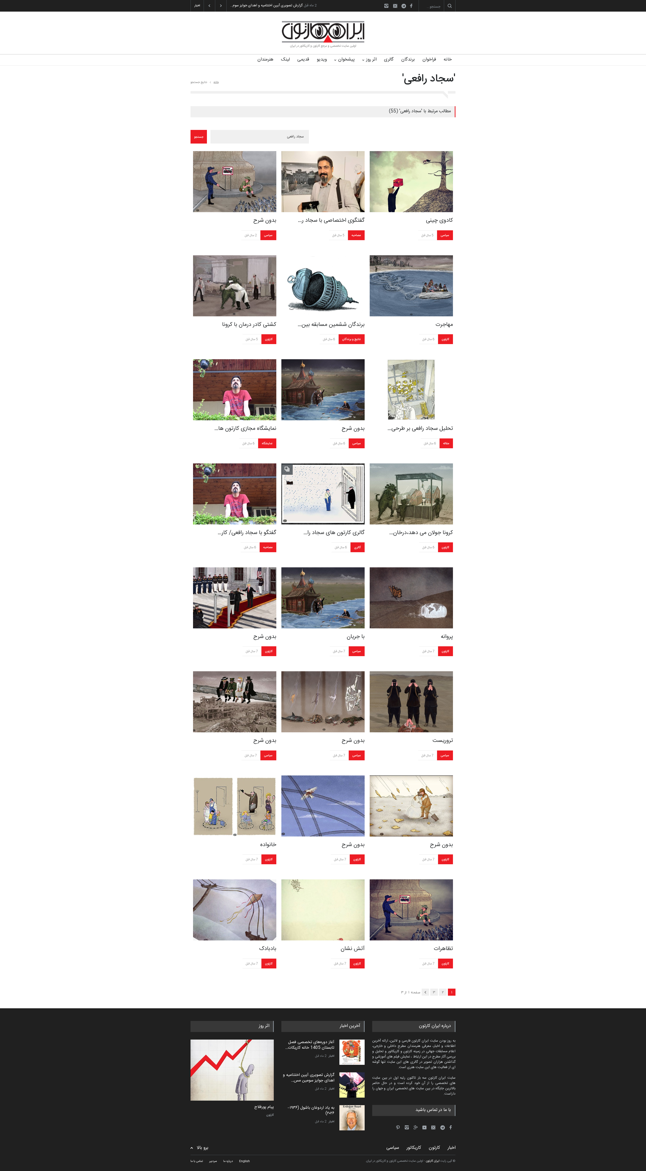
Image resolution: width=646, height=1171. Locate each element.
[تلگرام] (405, 6)
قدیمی (303, 59)
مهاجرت (444, 324)
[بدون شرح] (234, 181)
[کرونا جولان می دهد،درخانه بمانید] (411, 493)
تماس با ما (197, 1161)
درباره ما (228, 1161)
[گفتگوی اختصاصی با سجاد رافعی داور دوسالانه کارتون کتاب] (323, 181)
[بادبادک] (234, 909)
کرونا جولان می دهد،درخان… (421, 532)
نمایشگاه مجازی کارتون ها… (245, 428)
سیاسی (268, 235)
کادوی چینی (439, 220)
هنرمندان (265, 59)
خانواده (268, 845)
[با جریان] (323, 597)
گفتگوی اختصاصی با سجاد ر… (331, 220)
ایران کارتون (433, 1160)
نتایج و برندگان (351, 339)
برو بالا (202, 1148)
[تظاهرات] (411, 909)
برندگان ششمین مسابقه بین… (331, 324)
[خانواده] (234, 806)
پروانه (447, 636)
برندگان (408, 59)
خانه (448, 59)
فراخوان (429, 59)
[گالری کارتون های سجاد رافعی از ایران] (323, 493)
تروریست (443, 740)
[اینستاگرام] (386, 6)
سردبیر (213, 1161)
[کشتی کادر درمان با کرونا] (234, 285)
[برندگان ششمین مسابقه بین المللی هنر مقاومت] (323, 285)
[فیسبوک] (411, 6)
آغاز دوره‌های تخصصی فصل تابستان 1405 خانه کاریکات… (309, 1045)
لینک (285, 59)
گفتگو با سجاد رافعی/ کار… (247, 532)
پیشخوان (346, 59)
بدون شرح (264, 220)
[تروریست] (411, 701)
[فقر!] (232, 1070)
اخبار (331, 1055)
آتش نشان (353, 948)
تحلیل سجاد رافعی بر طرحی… (420, 428)
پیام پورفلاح (264, 1107)
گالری (389, 59)
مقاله (446, 443)
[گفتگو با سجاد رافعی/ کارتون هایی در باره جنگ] (234, 493)
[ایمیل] (395, 6)
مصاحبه (356, 235)
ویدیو (322, 59)
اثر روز (371, 59)
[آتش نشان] (323, 909)
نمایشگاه (267, 443)
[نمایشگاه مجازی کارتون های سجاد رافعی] (234, 389)
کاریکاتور (414, 1148)
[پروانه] (411, 597)
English (244, 1161)
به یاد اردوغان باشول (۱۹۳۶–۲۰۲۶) (254, 6)
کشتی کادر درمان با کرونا (249, 324)
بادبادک (267, 948)
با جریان (356, 636)
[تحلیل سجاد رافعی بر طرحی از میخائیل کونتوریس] (411, 389)
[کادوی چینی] (411, 181)
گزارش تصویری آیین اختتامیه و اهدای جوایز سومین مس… (308, 1078)
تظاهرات (443, 948)
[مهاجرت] (411, 285)
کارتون (269, 339)
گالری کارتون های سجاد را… (334, 532)
